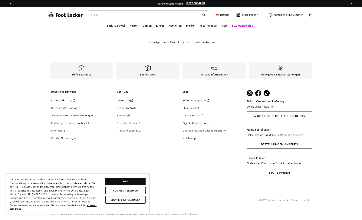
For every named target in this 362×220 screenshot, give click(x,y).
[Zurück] (11, 3)
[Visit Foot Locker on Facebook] (258, 93)
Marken (190, 25)
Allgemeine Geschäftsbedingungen (72, 115)
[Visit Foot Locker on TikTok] (267, 93)
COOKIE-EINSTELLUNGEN (125, 199)
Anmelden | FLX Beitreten (288, 14)
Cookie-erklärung (61, 100)
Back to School (116, 25)
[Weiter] (351, 3)
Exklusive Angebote (194, 100)
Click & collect (191, 107)
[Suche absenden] (204, 15)
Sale (225, 25)
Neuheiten (175, 25)
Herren (134, 25)
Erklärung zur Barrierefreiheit (68, 123)
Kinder (160, 25)
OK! (125, 181)
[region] (181, 3)
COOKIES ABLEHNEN (125, 190)
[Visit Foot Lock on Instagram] (250, 93)
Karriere (122, 115)
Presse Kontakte (127, 107)
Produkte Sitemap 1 (128, 123)
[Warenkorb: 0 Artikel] (311, 14)
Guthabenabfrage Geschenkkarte (202, 130)
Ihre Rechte (58, 130)
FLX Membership (242, 25)
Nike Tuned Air (209, 25)
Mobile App (189, 138)
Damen (147, 25)
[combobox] (148, 15)
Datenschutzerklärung (64, 107)
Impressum (123, 100)
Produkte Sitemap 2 (129, 130)
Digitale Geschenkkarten (197, 123)
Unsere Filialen (191, 115)
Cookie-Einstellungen (64, 138)
